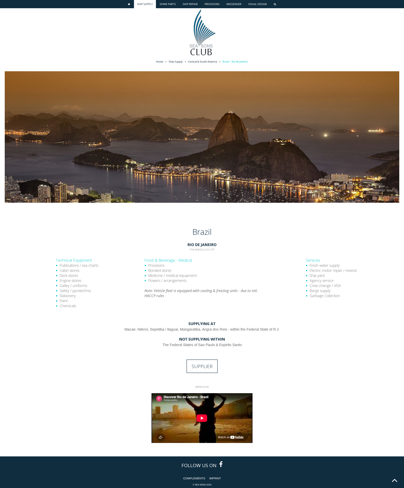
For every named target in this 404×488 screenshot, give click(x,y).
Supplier (202, 366)
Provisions (212, 4)
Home (159, 61)
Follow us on (199, 465)
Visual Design (257, 4)
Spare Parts (168, 4)
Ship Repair (190, 4)
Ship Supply (145, 4)
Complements (194, 478)
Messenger (233, 4)
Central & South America (202, 61)
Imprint (215, 478)
